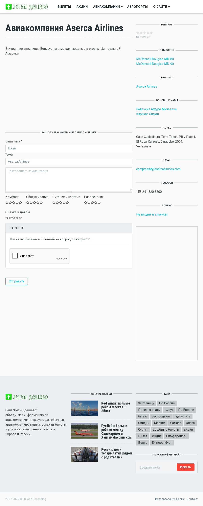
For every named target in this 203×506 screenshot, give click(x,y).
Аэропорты (137, 7)
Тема (9, 154)
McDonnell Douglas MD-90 (155, 64)
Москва (160, 423)
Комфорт (12, 197)
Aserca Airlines (146, 86)
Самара (175, 423)
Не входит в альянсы (152, 214)
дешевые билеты (166, 429)
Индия (156, 436)
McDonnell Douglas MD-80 (155, 59)
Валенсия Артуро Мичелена (156, 109)
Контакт (192, 499)
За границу (146, 403)
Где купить (182, 416)
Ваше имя (13, 141)
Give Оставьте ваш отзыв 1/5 (7, 202)
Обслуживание (37, 197)
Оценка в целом (17, 212)
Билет (142, 436)
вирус (169, 410)
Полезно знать (149, 410)
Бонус (142, 443)
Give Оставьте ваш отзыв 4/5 (17, 202)
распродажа (161, 416)
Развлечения (93, 197)
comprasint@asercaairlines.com (158, 169)
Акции (82, 7)
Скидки (143, 423)
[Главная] (27, 6)
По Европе (186, 410)
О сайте (160, 7)
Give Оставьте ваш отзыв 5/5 (20, 202)
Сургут (143, 429)
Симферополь (176, 436)
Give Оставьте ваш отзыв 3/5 (13, 202)
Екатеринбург (162, 443)
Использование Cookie (170, 499)
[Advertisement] (68, 93)
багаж (142, 416)
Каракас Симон (147, 114)
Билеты (64, 7)
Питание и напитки (66, 197)
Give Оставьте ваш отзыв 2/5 (10, 202)
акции (188, 429)
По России (167, 403)
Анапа (190, 423)
